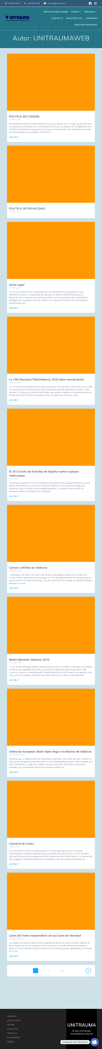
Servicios (89, 11)
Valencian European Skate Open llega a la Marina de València (50, 751)
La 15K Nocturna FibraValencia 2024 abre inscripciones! (46, 379)
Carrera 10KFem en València (28, 567)
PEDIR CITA (12, 1033)
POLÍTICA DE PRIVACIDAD (27, 208)
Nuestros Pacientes (86, 24)
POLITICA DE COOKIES (24, 116)
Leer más (13, 137)
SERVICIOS (11, 1016)
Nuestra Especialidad (56, 11)
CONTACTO (12, 1029)
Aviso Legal (16, 284)
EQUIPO (75, 11)
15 (63, 970)
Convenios (91, 18)
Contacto (57, 18)
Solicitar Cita (74, 18)
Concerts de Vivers (21, 843)
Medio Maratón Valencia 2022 (29, 659)
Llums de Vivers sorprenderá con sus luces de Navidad (45, 935)
